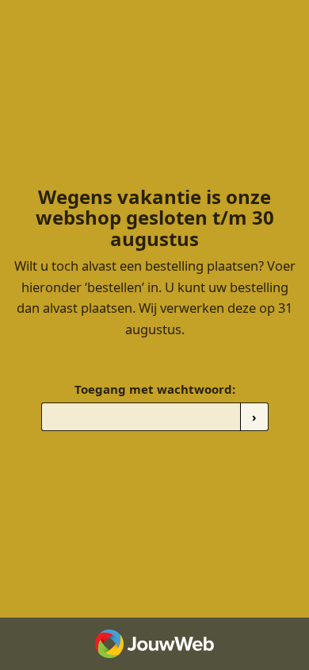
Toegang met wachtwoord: (154, 389)
